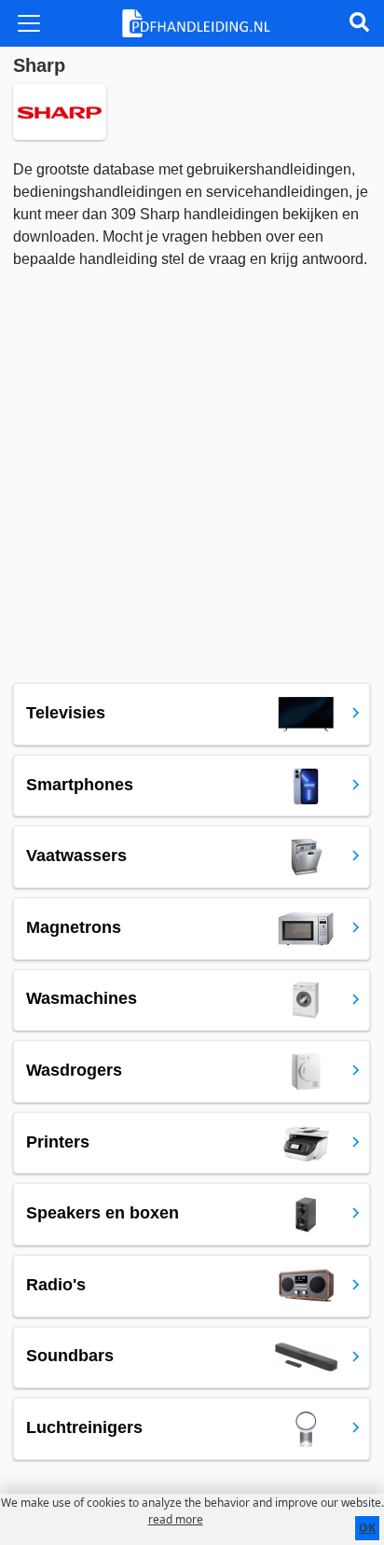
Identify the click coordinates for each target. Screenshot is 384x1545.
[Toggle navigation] (29, 23)
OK (367, 1528)
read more (175, 1519)
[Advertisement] (192, 472)
